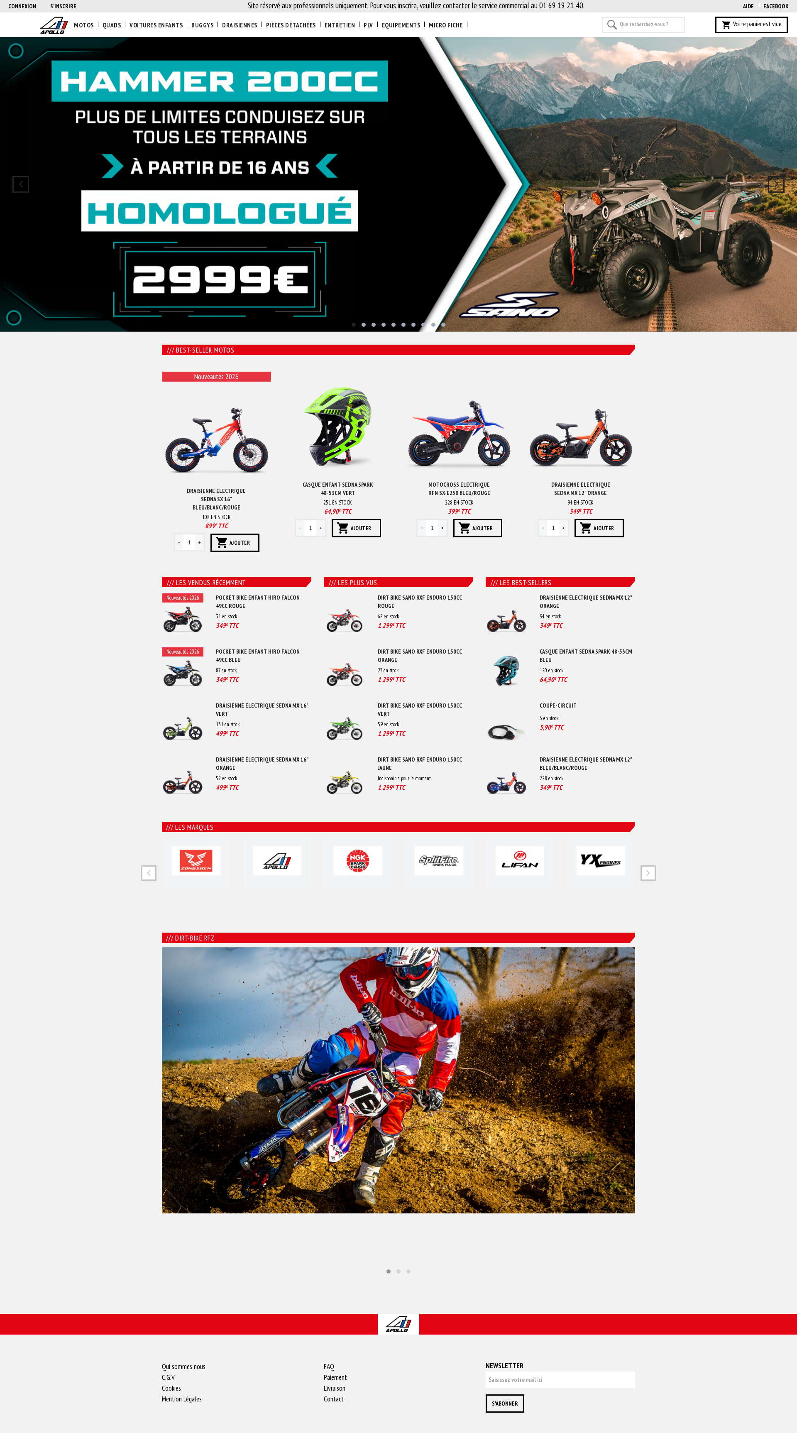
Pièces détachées (291, 25)
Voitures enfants (156, 25)
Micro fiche (446, 25)
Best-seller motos (201, 350)
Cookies (171, 1388)
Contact (334, 1399)
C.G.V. (169, 1377)
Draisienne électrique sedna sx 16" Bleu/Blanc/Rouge (216, 499)
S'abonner (505, 1403)
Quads (112, 25)
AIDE (748, 6)
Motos (84, 25)
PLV (368, 25)
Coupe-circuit (558, 705)
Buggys (202, 25)
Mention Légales (182, 1399)
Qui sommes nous (183, 1366)
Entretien (340, 25)
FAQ (329, 1366)
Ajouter (240, 542)
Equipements (401, 25)
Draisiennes (239, 25)
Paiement (335, 1377)
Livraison (334, 1388)
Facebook (776, 6)
